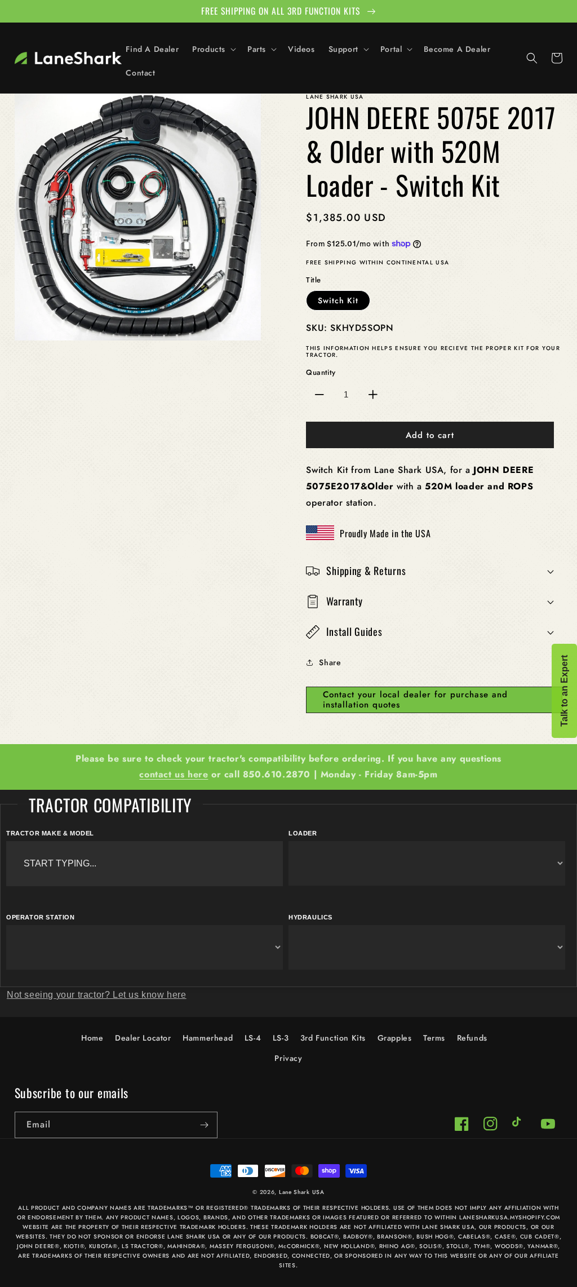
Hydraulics (310, 917)
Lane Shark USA (302, 1192)
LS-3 (280, 1037)
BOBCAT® (324, 1236)
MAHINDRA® (186, 1246)
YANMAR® (542, 1246)
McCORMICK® (298, 1246)
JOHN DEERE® (38, 1246)
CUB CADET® (540, 1236)
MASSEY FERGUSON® (242, 1246)
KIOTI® (74, 1246)
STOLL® (457, 1246)
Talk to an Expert (564, 691)
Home (92, 1037)
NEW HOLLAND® (349, 1246)
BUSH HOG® (435, 1236)
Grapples (395, 1037)
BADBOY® (358, 1236)
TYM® (482, 1246)
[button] (213, 49)
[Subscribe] (204, 1125)
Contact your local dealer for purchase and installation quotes (415, 699)
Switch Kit (338, 300)
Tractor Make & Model (50, 833)
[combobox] (144, 864)
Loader (302, 833)
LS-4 (253, 1037)
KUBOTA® (103, 1246)
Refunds (472, 1037)
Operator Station (40, 917)
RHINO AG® (397, 1246)
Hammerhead (208, 1037)
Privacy (288, 1058)
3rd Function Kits (333, 1037)
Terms (434, 1037)
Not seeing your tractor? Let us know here (97, 994)
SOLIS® (430, 1246)
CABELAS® (474, 1236)
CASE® (505, 1236)
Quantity (320, 372)
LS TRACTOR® (142, 1246)
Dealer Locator (143, 1037)
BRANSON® (394, 1236)
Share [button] (330, 662)
